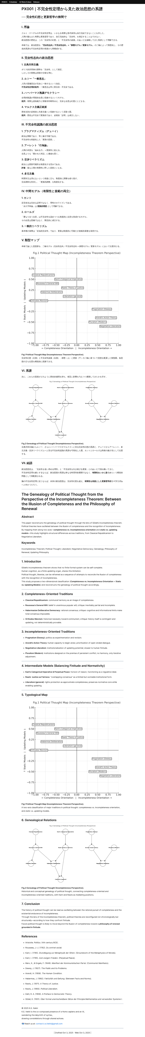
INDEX (4, 2)
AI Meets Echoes (25, 2)
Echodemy (13, 2)
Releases (36, 2)
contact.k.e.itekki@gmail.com (49, 1024)
